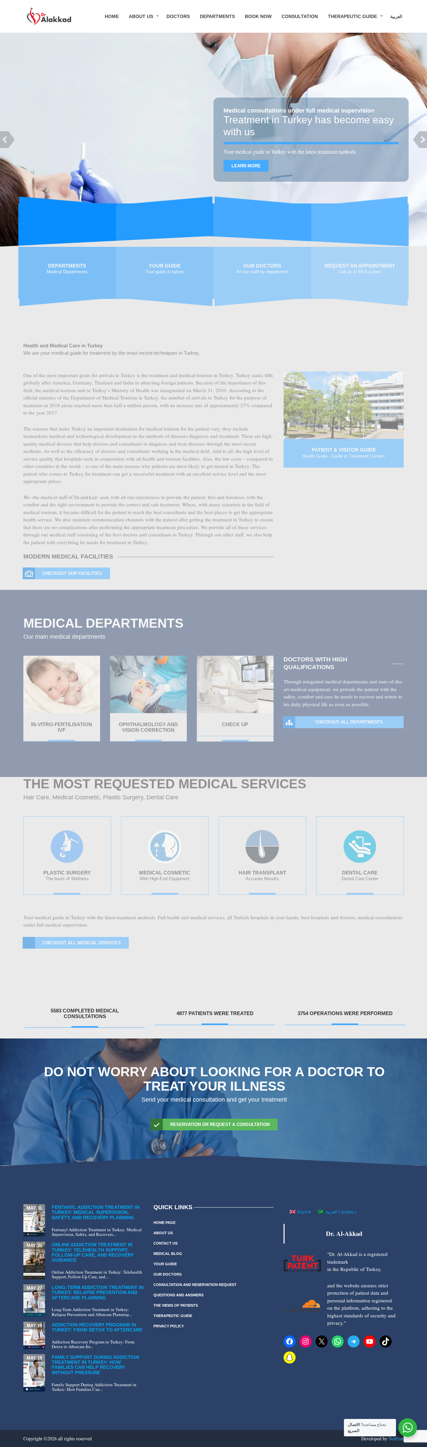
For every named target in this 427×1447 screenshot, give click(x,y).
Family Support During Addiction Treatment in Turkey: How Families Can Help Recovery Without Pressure (95, 1364)
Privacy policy (168, 1326)
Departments (217, 16)
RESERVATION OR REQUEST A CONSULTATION (220, 1124)
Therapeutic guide (352, 16)
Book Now (258, 16)
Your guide (165, 1264)
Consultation (300, 16)
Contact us (165, 1243)
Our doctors (167, 1274)
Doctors (178, 16)
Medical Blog (167, 1254)
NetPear (396, 1438)
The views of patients (175, 1305)
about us (141, 16)
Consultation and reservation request (195, 1285)
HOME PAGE (164, 1223)
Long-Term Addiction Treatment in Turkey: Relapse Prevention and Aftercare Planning (97, 1292)
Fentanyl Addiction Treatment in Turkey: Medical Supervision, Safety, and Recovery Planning (95, 1212)
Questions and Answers (178, 1295)
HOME (112, 16)
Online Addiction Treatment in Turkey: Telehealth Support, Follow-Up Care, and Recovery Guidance (93, 1252)
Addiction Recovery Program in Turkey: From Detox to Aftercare (97, 1327)
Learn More (246, 165)
